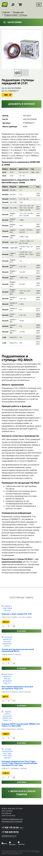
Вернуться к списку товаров (23, 793)
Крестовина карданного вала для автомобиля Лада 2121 (17, 687)
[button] (21, 22)
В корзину (21, 631)
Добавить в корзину (21, 103)
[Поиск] (13, 4)
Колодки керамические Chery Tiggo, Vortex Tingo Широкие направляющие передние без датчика (19, 763)
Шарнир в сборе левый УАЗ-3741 (17, 614)
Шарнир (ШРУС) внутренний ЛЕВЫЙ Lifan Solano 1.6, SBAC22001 (21, 725)
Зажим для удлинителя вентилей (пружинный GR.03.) (18, 650)
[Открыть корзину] (20, 4)
